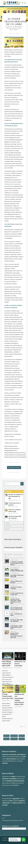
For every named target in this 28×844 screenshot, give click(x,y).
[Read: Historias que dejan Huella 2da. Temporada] (6, 517)
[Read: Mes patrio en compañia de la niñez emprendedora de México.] (6, 495)
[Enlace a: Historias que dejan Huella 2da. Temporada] (7, 619)
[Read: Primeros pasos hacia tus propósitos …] (6, 503)
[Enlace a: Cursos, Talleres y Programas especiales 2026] (7, 568)
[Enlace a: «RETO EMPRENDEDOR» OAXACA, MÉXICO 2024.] (7, 607)
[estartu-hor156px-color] (11, 3)
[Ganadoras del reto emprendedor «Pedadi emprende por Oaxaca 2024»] (20, 689)
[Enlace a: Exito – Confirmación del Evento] (7, 613)
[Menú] (25, 3)
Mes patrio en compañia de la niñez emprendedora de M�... (15, 496)
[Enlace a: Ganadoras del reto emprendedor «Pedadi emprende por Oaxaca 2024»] (7, 598)
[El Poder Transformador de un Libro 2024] (8, 689)
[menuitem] (21, 3)
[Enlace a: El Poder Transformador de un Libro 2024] (7, 592)
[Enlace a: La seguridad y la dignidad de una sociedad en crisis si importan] (7, 561)
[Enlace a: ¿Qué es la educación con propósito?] (7, 580)
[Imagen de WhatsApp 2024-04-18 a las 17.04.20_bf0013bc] (14, 42)
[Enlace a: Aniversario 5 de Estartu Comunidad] (7, 586)
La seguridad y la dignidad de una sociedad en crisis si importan (16, 563)
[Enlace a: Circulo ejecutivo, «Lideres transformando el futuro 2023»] (7, 625)
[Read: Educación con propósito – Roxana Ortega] (6, 510)
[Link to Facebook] (22, 842)
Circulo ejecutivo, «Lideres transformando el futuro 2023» (16, 627)
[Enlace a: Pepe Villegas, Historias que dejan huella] (7, 574)
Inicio (3, 818)
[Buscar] (21, 3)
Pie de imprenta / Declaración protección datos (12, 820)
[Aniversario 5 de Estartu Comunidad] (20, 656)
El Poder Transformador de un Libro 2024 (7, 696)
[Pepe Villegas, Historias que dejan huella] (8, 656)
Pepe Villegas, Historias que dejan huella (6, 663)
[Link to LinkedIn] (25, 842)
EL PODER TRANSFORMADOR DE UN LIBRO (15, 21)
